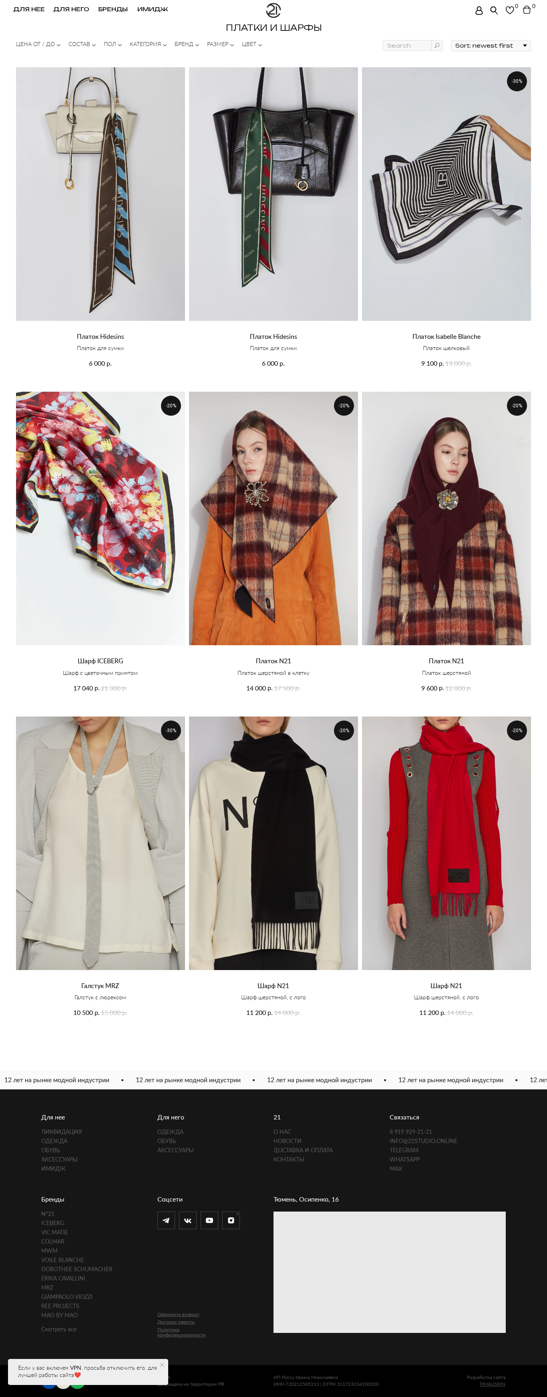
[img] (479, 10)
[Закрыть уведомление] (162, 1365)
